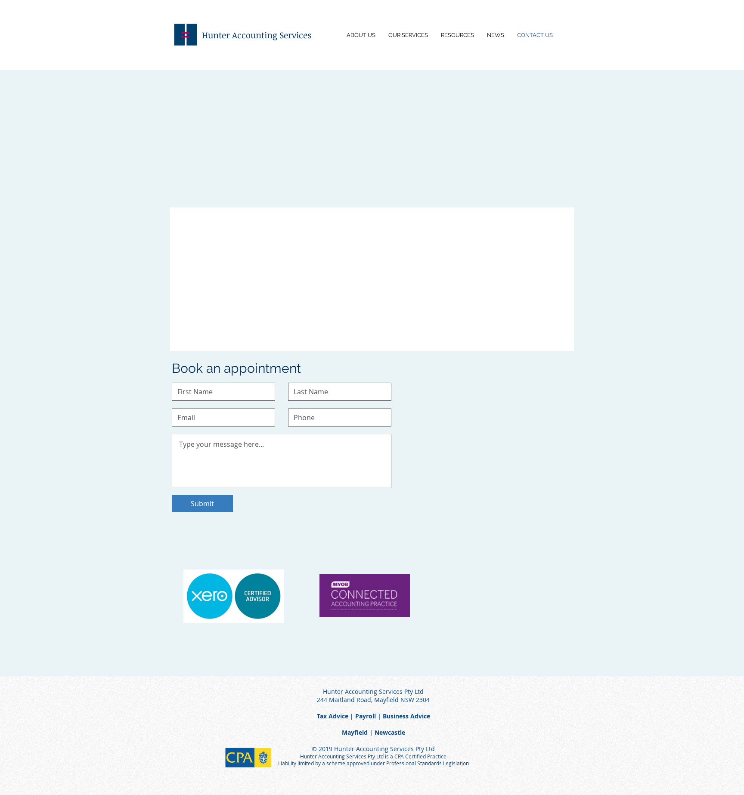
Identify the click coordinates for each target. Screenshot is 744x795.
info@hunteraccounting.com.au (236, 168)
